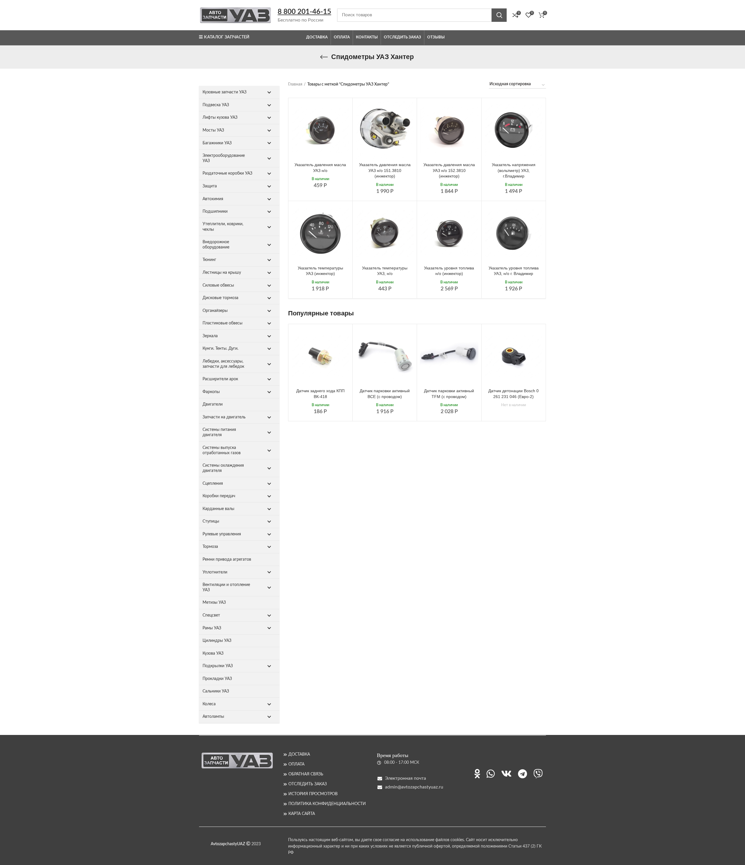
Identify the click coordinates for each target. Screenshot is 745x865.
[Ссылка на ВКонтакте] (506, 773)
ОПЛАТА (296, 764)
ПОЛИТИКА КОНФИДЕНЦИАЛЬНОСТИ (327, 804)
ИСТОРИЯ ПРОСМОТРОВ (313, 794)
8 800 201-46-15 (304, 11)
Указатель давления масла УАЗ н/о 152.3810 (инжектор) (449, 170)
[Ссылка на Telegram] (522, 773)
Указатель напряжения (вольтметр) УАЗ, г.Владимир (513, 170)
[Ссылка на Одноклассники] (477, 773)
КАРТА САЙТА (301, 814)
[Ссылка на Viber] (538, 773)
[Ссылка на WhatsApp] (490, 773)
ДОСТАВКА (299, 754)
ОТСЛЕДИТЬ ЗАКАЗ (307, 784)
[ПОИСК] (499, 15)
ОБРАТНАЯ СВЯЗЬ (305, 774)
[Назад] (324, 57)
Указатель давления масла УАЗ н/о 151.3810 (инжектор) (385, 170)
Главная (295, 84)
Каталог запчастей (226, 37)
